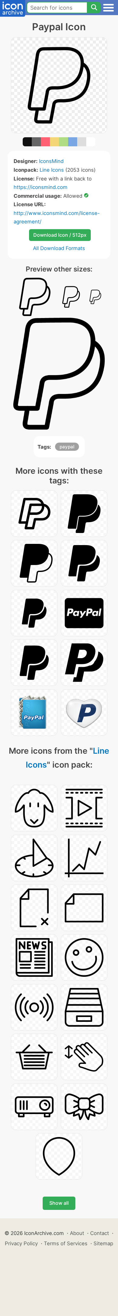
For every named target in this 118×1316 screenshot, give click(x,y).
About (77, 1233)
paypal (67, 447)
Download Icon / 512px (60, 235)
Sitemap (103, 1243)
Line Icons (52, 170)
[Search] (94, 7)
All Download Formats (59, 248)
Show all (59, 1203)
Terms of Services (65, 1243)
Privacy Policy (21, 1243)
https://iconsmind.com (40, 187)
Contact (99, 1233)
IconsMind (51, 161)
